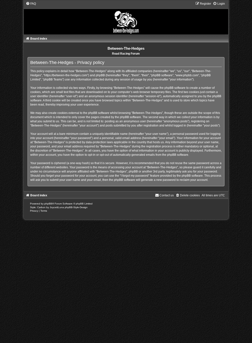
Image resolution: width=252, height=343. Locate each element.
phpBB (48, 203)
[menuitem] (31, 3)
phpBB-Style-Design (76, 207)
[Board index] (126, 18)
